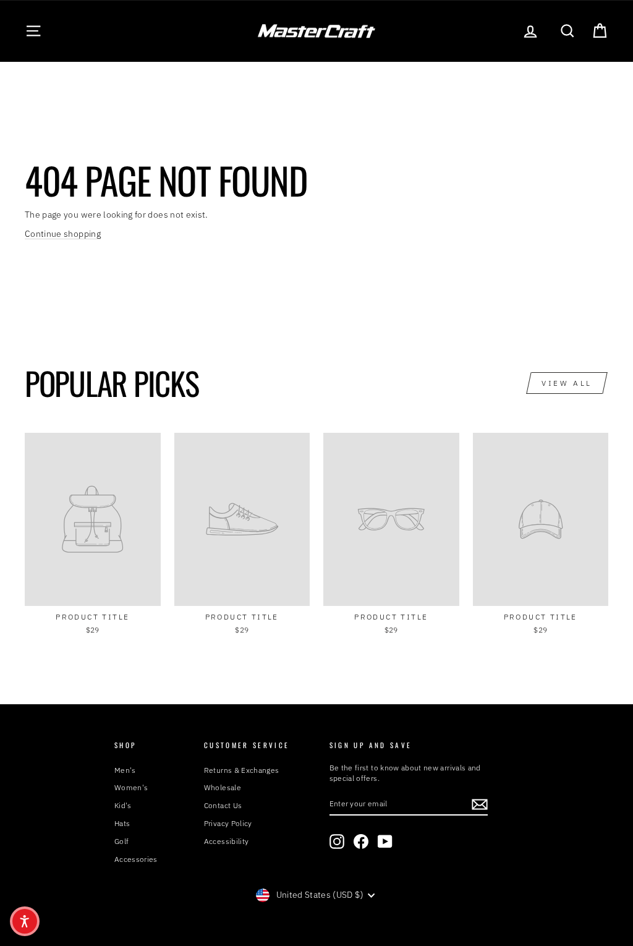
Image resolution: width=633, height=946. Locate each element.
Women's (131, 787)
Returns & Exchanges (241, 770)
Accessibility (226, 841)
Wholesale (222, 787)
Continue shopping (63, 233)
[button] (25, 921)
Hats (122, 823)
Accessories (136, 859)
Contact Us (223, 805)
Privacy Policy (228, 823)
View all (567, 383)
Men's (125, 770)
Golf (121, 841)
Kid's (123, 805)
